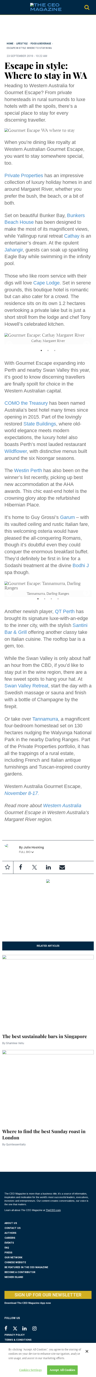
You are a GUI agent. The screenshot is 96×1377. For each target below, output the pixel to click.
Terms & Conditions (17, 1339)
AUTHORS (10, 1233)
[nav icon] (6, 7)
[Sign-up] (62, 867)
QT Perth (65, 611)
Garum (67, 517)
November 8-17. (21, 793)
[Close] (87, 1351)
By (13, 1043)
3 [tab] (54, 353)
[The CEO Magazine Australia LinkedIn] (27, 1329)
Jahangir (13, 250)
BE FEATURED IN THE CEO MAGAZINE (26, 1267)
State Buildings (39, 424)
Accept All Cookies (62, 1370)
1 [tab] (41, 353)
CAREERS (9, 1237)
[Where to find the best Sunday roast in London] (48, 1086)
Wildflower (15, 451)
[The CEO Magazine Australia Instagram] (37, 1329)
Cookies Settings (30, 1370)
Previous (7, 343)
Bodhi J (81, 565)
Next (85, 343)
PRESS (8, 1252)
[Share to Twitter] (34, 867)
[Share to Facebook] (20, 867)
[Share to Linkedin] (48, 867)
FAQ (6, 1247)
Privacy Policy (14, 1334)
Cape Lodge (46, 283)
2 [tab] (48, 353)
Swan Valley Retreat (26, 685)
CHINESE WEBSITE (15, 1262)
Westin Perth (28, 470)
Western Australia (62, 805)
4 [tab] (58, 601)
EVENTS (9, 1242)
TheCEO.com (53, 1210)
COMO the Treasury (26, 403)
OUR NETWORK (13, 1257)
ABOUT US (10, 1223)
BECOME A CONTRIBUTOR (19, 1272)
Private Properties (23, 175)
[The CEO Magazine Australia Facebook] (8, 1329)
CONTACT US (12, 1228)
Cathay (71, 236)
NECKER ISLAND (13, 1277)
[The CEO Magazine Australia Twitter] (17, 1329)
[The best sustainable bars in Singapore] (48, 991)
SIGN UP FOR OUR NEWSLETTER (48, 1295)
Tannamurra (45, 719)
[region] (40, 29)
